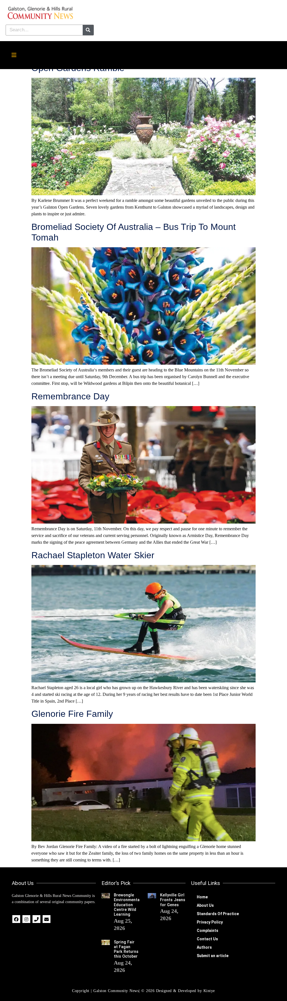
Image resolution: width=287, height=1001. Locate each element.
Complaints (207, 930)
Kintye (209, 991)
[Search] (88, 30)
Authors (204, 947)
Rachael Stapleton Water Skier (92, 555)
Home (202, 897)
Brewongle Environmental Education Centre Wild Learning (127, 905)
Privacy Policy (210, 922)
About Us (205, 905)
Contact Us (207, 939)
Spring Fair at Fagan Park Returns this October (126, 949)
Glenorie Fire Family (72, 714)
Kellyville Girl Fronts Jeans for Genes (172, 900)
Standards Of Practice (218, 914)
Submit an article (212, 955)
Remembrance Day (70, 396)
